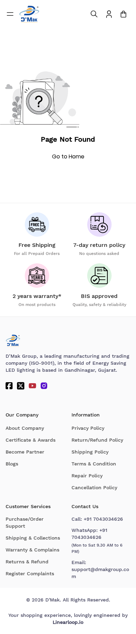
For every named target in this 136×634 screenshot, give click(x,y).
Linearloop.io (68, 622)
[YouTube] (32, 386)
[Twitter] (20, 386)
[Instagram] (43, 385)
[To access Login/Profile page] (109, 14)
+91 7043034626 (103, 519)
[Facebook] (9, 385)
